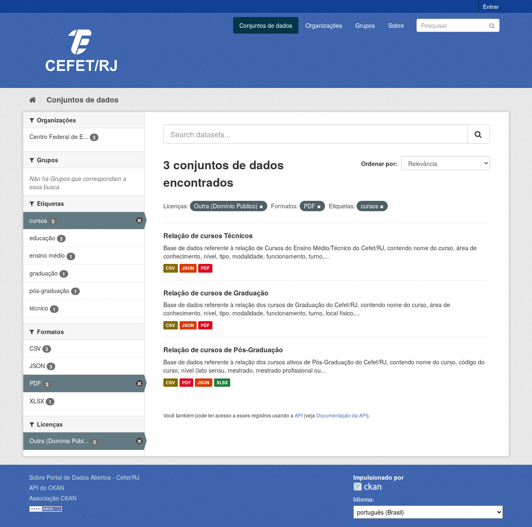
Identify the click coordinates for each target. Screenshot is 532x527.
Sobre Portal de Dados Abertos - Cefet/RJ (84, 477)
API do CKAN (46, 487)
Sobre (396, 25)
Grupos (365, 25)
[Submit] (491, 24)
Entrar (491, 6)
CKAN (367, 486)
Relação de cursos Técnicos (208, 235)
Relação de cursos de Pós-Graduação (223, 349)
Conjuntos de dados (265, 25)
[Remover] (261, 206)
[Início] (32, 99)
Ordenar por (378, 163)
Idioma (362, 499)
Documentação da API (341, 415)
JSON (188, 268)
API (299, 415)
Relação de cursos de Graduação (215, 293)
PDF (205, 268)
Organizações (323, 25)
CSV (170, 268)
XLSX (222, 382)
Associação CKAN (52, 498)
